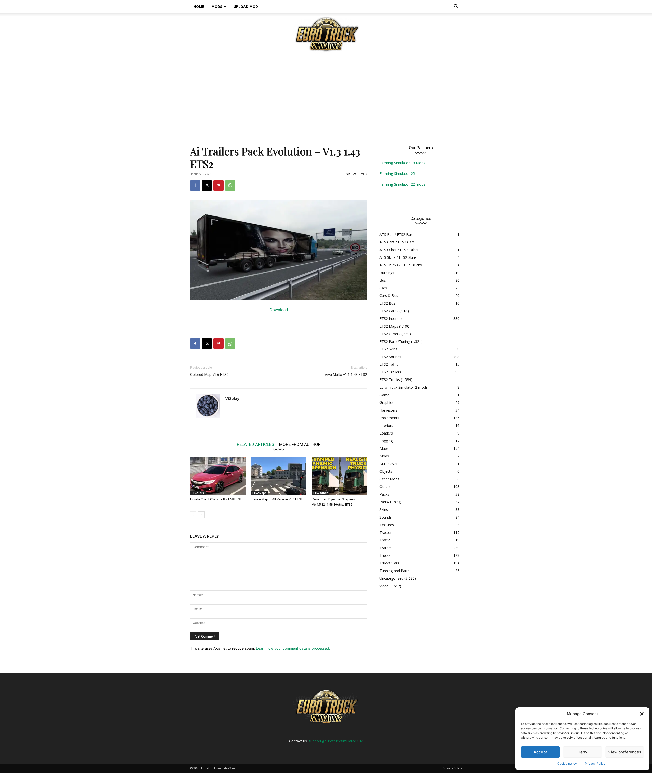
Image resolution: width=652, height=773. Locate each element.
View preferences (624, 752)
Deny (582, 752)
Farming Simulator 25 (397, 173)
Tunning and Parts (394, 570)
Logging (386, 440)
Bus (382, 280)
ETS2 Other (320, 493)
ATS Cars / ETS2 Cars (397, 242)
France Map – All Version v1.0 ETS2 (277, 499)
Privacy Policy (595, 763)
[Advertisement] (326, 92)
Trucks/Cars (389, 563)
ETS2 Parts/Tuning (394, 341)
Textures (386, 524)
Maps (384, 448)
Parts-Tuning (390, 501)
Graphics (386, 402)
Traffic (384, 540)
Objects (385, 471)
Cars (383, 288)
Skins (383, 509)
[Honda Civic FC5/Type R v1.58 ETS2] (218, 476)
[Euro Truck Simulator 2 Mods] (326, 34)
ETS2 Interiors (391, 318)
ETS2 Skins (388, 349)
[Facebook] (195, 185)
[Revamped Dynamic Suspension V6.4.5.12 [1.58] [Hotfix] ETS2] (339, 476)
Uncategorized (391, 578)
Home (199, 6)
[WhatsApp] (230, 185)
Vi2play (232, 398)
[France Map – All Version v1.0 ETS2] (278, 476)
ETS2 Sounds (390, 356)
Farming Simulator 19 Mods (402, 162)
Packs (384, 494)
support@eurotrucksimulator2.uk (336, 741)
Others (385, 486)
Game (384, 394)
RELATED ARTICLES (255, 444)
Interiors (386, 425)
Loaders (386, 433)
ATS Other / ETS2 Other (399, 249)
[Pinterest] (218, 185)
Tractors (386, 532)
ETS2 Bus (387, 303)
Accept (540, 752)
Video (384, 586)
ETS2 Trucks (389, 379)
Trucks (384, 555)
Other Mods (389, 479)
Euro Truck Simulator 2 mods (403, 387)
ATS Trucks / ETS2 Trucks (400, 265)
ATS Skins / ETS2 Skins (398, 257)
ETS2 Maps (259, 493)
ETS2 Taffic (388, 364)
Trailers (385, 547)
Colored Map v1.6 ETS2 (209, 374)
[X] (207, 185)
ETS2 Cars (198, 493)
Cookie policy (567, 763)
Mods (216, 6)
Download (279, 309)
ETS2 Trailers (390, 372)
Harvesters (388, 410)
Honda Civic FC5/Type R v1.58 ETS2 (216, 499)
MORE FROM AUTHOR (300, 444)
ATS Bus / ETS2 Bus (396, 234)
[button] (641, 713)
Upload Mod (246, 6)
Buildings (386, 272)
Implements (389, 417)
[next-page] (201, 514)
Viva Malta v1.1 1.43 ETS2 (346, 374)
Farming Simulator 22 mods (402, 184)
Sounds (385, 517)
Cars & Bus (388, 295)
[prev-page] (193, 514)
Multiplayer (388, 463)
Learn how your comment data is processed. (293, 648)
